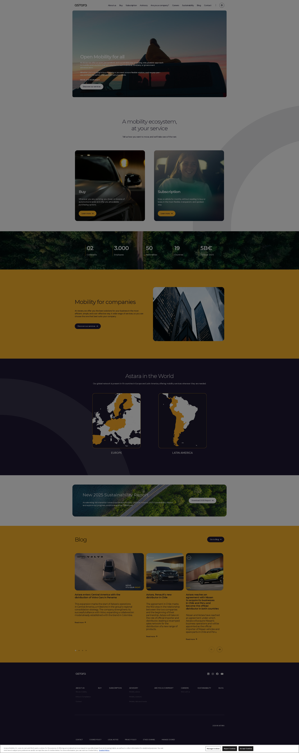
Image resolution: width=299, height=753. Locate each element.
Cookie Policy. (104, 750)
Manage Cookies (213, 749)
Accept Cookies (246, 749)
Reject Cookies (229, 749)
